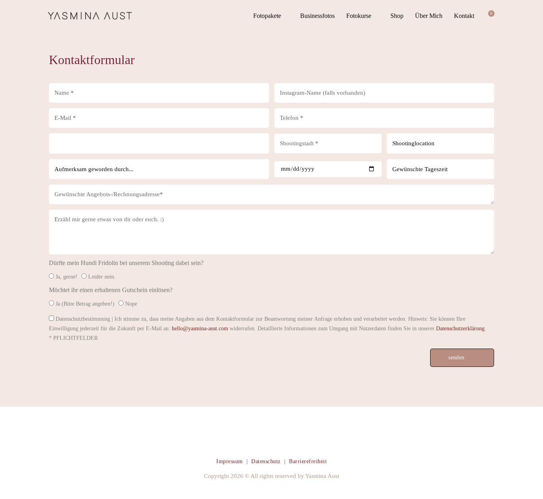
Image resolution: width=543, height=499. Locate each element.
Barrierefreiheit (308, 461)
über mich (428, 15)
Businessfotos (317, 15)
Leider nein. (102, 277)
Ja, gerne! (67, 277)
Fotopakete (267, 15)
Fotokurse (358, 15)
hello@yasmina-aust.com (200, 328)
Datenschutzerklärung (460, 328)
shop (396, 15)
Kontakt (464, 15)
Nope (131, 304)
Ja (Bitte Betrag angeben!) (85, 304)
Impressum (229, 461)
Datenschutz (266, 461)
